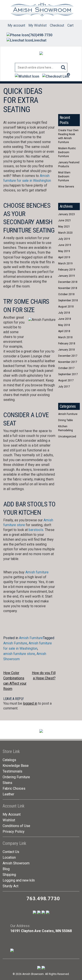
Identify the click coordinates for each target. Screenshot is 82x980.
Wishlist (9, 820)
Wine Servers (66, 186)
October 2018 (66, 294)
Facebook (61, 91)
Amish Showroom (16, 863)
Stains (7, 783)
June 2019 (64, 245)
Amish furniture (37, 572)
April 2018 (64, 331)
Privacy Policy (13, 831)
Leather (8, 794)
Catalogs (9, 760)
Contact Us (11, 852)
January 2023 (66, 214)
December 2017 (67, 355)
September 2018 (68, 300)
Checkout (57, 25)
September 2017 (68, 374)
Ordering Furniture (16, 777)
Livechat (39, 40)
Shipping (9, 875)
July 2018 (64, 312)
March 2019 (65, 263)
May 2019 (64, 251)
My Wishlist (37, 25)
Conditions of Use (16, 826)
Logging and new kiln (19, 880)
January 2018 (66, 349)
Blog (6, 869)
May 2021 (64, 226)
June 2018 (64, 318)
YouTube (69, 91)
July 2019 (64, 238)
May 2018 (64, 325)
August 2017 (66, 380)
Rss (61, 100)
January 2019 (66, 275)
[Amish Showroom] (41, 10)
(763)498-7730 (40, 35)
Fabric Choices (14, 788)
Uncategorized (67, 436)
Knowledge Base (16, 766)
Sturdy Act (10, 886)
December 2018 (67, 282)
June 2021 (64, 220)
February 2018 (66, 343)
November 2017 (67, 362)
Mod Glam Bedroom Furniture (64, 176)
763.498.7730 (43, 898)
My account (16, 25)
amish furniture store (19, 654)
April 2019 (64, 257)
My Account (12, 814)
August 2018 (66, 306)
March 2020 (65, 232)
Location (9, 857)
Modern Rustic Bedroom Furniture (67, 152)
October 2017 (66, 368)
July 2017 (64, 386)
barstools (36, 530)
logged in (30, 703)
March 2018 (65, 337)
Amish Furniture (31, 638)
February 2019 (66, 269)
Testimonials (12, 771)
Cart (70, 25)
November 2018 (67, 288)
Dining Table (65, 420)
